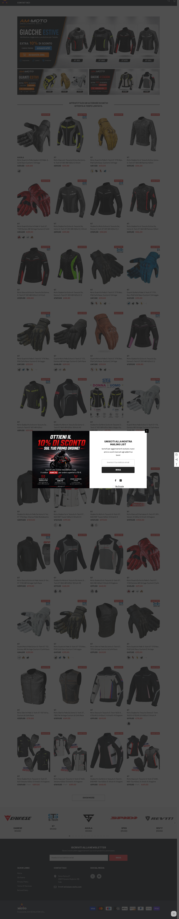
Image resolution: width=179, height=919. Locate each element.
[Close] (147, 431)
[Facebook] (115, 480)
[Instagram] (120, 480)
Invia (118, 470)
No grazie (119, 486)
